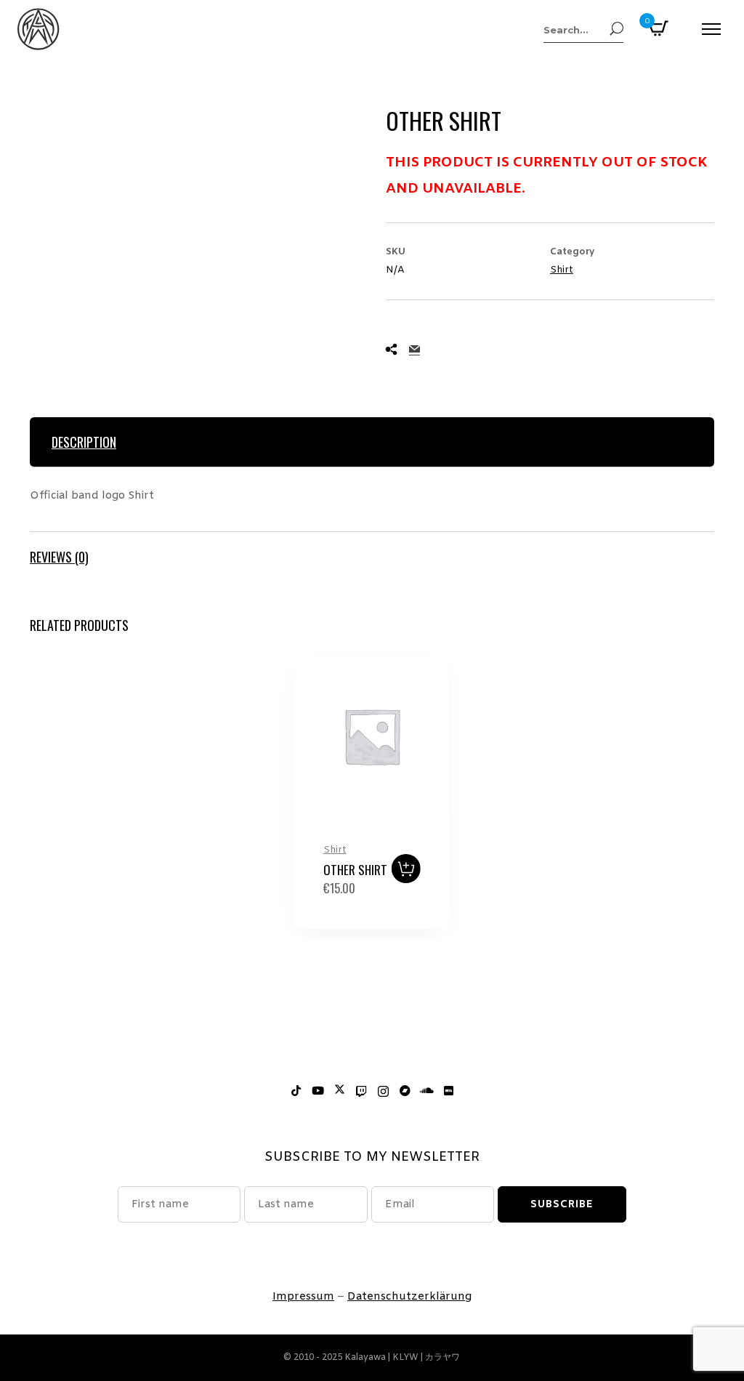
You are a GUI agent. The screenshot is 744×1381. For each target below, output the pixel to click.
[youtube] (317, 1092)
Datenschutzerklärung (409, 1296)
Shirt (561, 270)
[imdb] (448, 1092)
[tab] (372, 442)
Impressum (303, 1296)
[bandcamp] (405, 1092)
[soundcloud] (426, 1092)
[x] (339, 1092)
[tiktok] (296, 1092)
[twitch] (361, 1092)
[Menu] (711, 29)
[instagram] (383, 1092)
